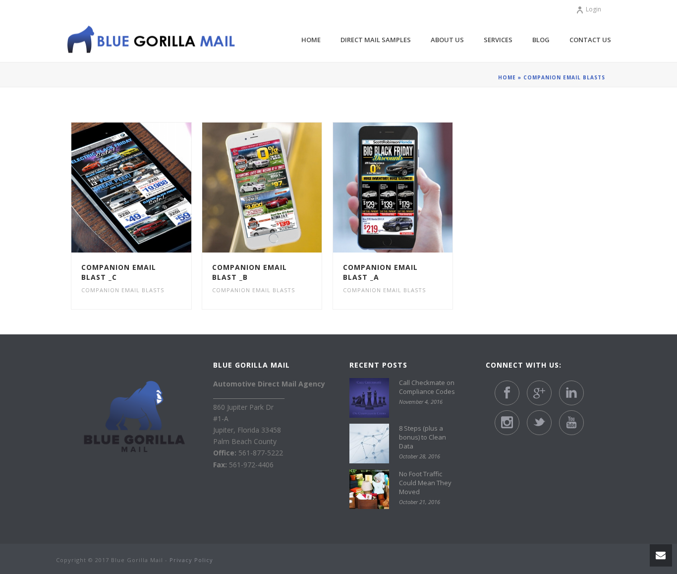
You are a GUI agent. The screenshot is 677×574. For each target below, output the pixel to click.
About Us (447, 39)
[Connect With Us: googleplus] (539, 393)
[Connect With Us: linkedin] (571, 393)
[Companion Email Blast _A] (410, 187)
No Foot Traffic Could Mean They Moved (425, 482)
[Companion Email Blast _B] (280, 187)
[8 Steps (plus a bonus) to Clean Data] (369, 443)
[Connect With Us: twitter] (539, 422)
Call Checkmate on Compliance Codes (427, 387)
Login (593, 9)
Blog (541, 39)
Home (311, 39)
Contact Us (590, 39)
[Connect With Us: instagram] (507, 422)
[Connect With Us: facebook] (507, 393)
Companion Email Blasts (122, 290)
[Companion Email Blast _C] (149, 187)
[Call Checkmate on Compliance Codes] (369, 398)
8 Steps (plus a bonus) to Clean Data (422, 437)
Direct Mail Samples (375, 39)
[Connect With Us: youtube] (571, 422)
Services (498, 39)
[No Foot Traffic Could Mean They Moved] (369, 489)
